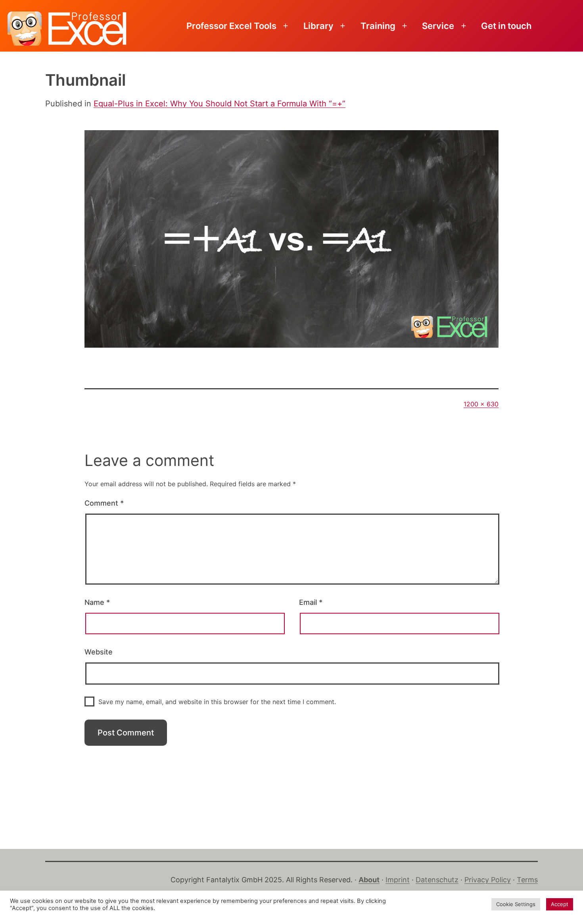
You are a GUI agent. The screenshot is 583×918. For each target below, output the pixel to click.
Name (97, 602)
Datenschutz (437, 880)
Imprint (397, 880)
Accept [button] (559, 904)
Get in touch (506, 26)
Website (98, 652)
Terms (527, 880)
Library (318, 26)
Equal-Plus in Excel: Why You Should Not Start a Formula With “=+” (219, 103)
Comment (104, 503)
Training (378, 26)
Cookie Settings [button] (515, 904)
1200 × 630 (481, 404)
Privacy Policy (487, 880)
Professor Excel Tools (231, 26)
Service (438, 26)
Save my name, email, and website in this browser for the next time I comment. (217, 702)
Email (310, 602)
